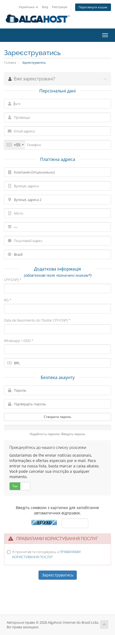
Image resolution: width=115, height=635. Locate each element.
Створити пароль (57, 416)
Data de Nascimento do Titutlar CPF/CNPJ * (37, 320)
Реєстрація (59, 7)
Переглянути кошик (93, 7)
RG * (7, 300)
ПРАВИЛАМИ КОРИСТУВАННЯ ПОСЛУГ (46, 554)
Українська (27, 7)
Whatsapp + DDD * (18, 340)
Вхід (45, 7)
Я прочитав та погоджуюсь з (46, 554)
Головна (10, 62)
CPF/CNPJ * (12, 279)
